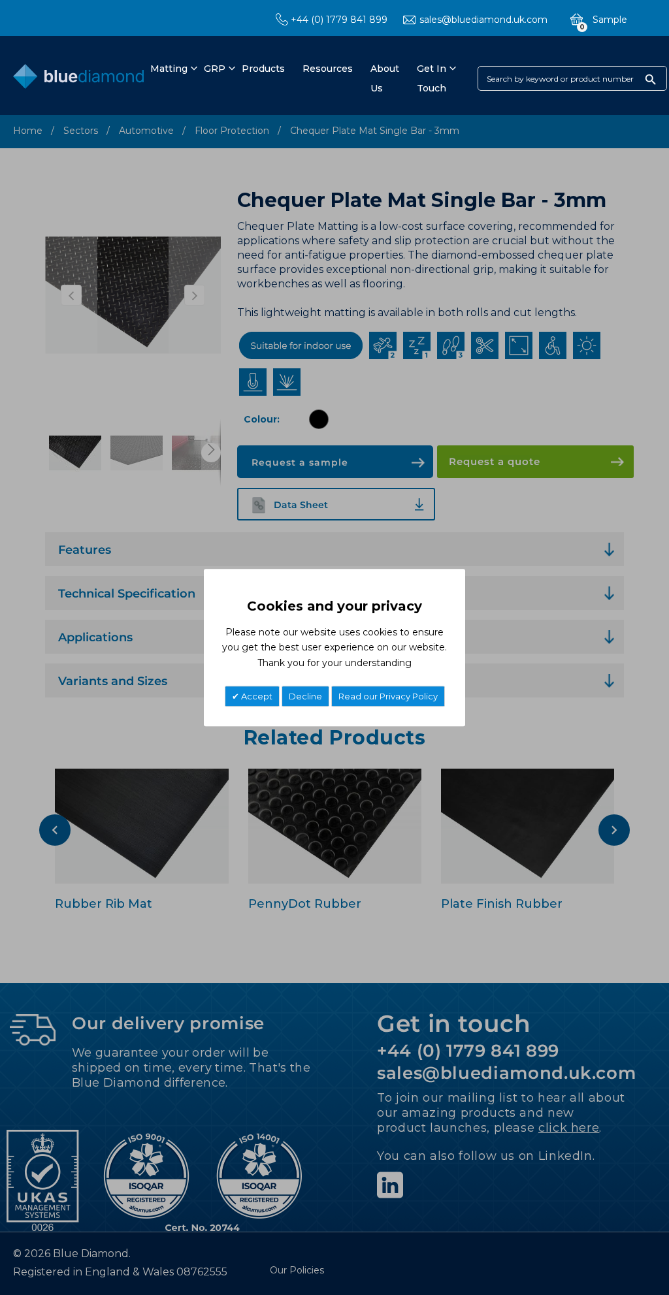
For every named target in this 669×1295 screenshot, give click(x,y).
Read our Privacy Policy (388, 696)
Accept (255, 696)
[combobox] (572, 78)
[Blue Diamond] (78, 79)
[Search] (651, 79)
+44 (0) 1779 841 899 (339, 19)
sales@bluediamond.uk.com (483, 19)
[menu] (297, 78)
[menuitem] (167, 68)
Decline (305, 696)
